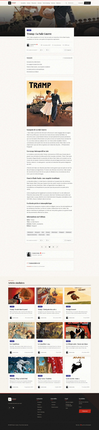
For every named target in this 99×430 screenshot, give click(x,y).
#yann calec (41, 234)
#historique (54, 232)
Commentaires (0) (68, 58)
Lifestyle (39, 3)
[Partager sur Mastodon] (53, 247)
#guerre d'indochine (32, 234)
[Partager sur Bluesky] (49, 247)
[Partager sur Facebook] (45, 247)
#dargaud (61, 232)
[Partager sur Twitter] (42, 247)
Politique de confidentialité (69, 405)
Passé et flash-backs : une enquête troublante (38, 66)
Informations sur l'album (33, 71)
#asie (48, 234)
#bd (43, 232)
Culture (28, 3)
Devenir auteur (55, 407)
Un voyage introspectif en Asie (34, 64)
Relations (58, 3)
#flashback (68, 232)
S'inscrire (87, 3)
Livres (29, 30)
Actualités (23, 3)
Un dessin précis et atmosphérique (35, 69)
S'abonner (85, 411)
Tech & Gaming (46, 3)
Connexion (80, 3)
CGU (67, 408)
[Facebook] (9, 407)
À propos (54, 402)
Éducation (34, 3)
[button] (49, 21)
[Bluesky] (13, 407)
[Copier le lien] (57, 247)
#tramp (48, 232)
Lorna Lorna (35, 253)
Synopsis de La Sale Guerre (33, 62)
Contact (53, 404)
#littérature (30, 232)
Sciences (53, 3)
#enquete (37, 232)
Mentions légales (69, 402)
